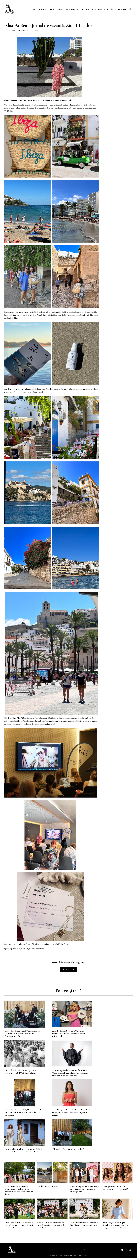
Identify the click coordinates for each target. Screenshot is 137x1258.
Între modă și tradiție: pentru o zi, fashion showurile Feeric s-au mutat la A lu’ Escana (24, 1150)
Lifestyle (70, 9)
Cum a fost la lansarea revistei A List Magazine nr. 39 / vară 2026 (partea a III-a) (19, 1225)
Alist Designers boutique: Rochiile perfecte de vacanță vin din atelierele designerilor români (71, 1112)
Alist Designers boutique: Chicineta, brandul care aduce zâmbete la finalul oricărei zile (68, 1033)
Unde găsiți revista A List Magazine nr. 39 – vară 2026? (115, 1187)
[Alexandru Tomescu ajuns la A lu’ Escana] (75, 1132)
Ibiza (72, 105)
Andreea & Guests (38, 9)
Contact (49, 1250)
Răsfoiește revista (119, 9)
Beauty (61, 9)
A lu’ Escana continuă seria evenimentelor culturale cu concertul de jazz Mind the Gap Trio (19, 1190)
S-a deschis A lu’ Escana (47, 1186)
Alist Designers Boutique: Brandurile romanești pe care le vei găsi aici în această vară (116, 1225)
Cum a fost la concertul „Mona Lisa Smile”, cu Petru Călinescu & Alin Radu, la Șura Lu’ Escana (24, 1112)
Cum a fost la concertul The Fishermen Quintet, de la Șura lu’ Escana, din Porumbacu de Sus (22, 1033)
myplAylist (102, 9)
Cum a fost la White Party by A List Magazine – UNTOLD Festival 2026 (21, 1071)
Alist (59, 1250)
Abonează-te (68, 969)
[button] (131, 9)
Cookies (68, 1250)
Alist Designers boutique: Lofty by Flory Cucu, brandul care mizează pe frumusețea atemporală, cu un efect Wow (70, 1073)
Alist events (83, 9)
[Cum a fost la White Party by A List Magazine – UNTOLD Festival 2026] (28, 1053)
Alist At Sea (26, 100)
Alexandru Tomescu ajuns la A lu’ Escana (70, 1149)
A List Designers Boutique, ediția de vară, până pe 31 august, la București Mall (84, 1189)
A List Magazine (13, 30)
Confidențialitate (84, 1250)
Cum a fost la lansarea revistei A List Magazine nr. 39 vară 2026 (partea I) (84, 1225)
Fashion (53, 9)
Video (93, 9)
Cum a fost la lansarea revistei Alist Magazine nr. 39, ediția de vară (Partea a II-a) (51, 1225)
